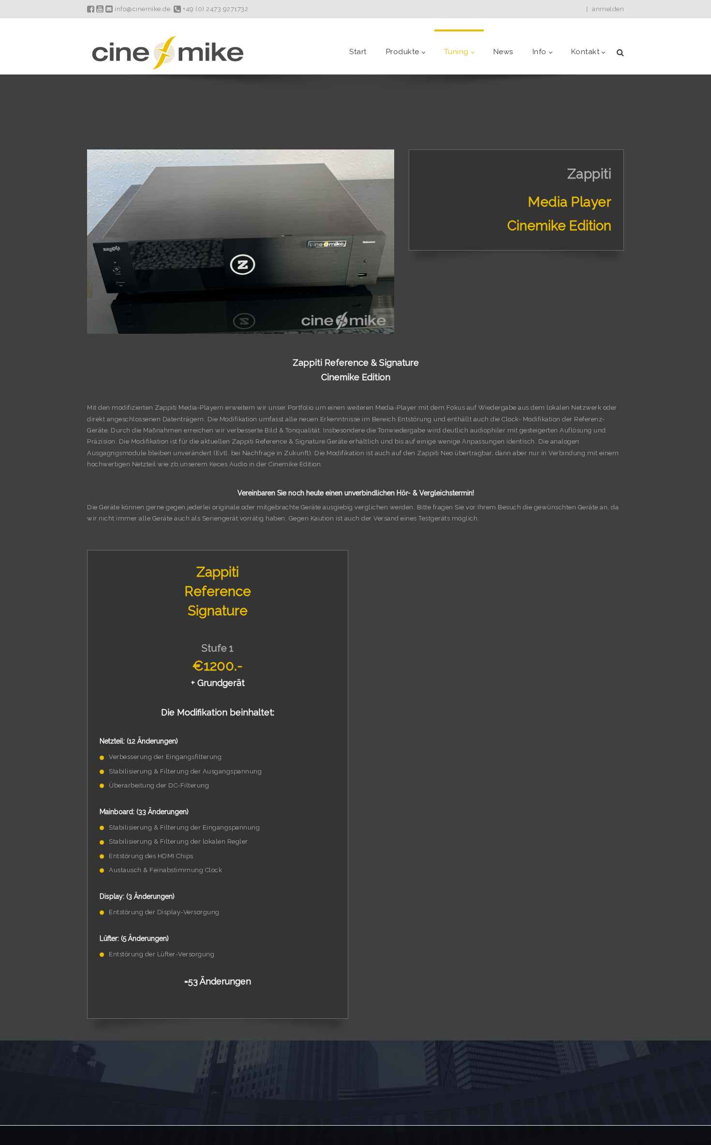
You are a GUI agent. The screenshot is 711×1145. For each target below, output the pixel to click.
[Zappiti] (240, 242)
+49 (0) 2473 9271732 (214, 9)
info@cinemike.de (141, 9)
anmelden (608, 9)
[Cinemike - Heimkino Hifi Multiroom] (167, 52)
